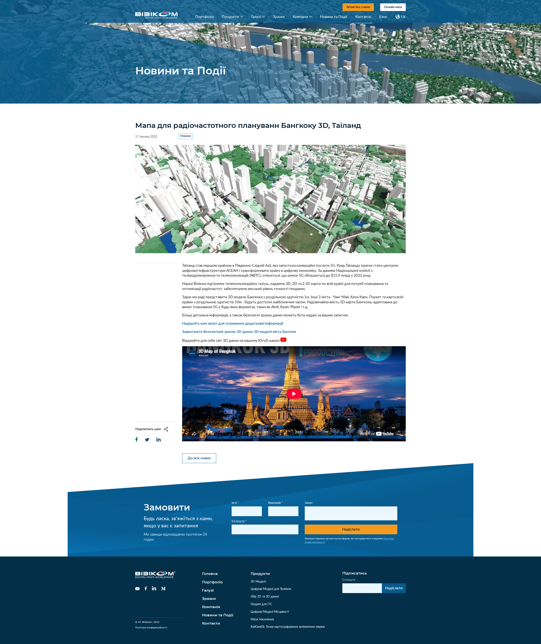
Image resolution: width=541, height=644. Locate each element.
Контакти (363, 17)
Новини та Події (333, 17)
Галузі (256, 17)
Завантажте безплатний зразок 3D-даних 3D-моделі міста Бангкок (239, 332)
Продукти (230, 17)
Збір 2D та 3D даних (265, 596)
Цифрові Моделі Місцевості (270, 611)
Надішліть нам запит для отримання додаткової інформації (232, 323)
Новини (185, 136)
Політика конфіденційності (151, 627)
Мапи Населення (262, 619)
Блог (383, 17)
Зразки (279, 17)
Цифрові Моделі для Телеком (271, 589)
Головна (210, 574)
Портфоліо (204, 17)
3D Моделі (258, 581)
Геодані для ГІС (261, 604)
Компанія (300, 17)
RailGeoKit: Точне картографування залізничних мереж (288, 626)
